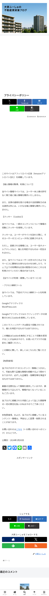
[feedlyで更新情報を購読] (13, 545)
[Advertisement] (24, 64)
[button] (32, 108)
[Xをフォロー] (36, 539)
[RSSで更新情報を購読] (36, 545)
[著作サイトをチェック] (13, 539)
